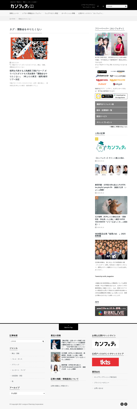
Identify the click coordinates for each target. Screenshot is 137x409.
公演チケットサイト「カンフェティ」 (91, 13)
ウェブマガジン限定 (51, 13)
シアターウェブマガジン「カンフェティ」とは (88, 6)
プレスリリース (41, 39)
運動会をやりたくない (17, 67)
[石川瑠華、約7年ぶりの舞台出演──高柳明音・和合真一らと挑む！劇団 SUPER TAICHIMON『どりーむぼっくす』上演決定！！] (55, 357)
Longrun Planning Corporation (32, 404)
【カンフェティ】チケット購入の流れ (109, 158)
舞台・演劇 (41, 64)
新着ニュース (14, 13)
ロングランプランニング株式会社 (105, 377)
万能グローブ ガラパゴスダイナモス (24, 64)
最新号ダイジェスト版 (105, 104)
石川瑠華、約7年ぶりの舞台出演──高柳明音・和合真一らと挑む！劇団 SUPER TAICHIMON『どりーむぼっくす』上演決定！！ (74, 356)
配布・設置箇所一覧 (104, 110)
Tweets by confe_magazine (104, 276)
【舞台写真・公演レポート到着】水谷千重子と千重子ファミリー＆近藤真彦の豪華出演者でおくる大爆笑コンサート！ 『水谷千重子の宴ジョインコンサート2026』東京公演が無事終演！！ (73, 345)
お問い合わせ (98, 388)
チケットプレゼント (104, 122)
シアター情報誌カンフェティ (31, 13)
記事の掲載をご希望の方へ (60, 386)
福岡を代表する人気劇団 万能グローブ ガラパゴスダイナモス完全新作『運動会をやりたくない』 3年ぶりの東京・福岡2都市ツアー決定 (29, 75)
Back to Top (68, 327)
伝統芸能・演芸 (17, 376)
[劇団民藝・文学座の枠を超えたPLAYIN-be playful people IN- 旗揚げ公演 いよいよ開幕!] (55, 369)
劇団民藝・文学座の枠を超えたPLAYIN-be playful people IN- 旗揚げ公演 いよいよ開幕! (110, 187)
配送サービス (102, 116)
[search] (125, 6)
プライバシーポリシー (101, 383)
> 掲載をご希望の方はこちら (118, 127)
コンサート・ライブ (18, 370)
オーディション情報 (68, 13)
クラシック (15, 364)
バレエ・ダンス (17, 359)
